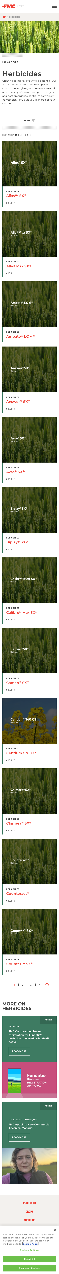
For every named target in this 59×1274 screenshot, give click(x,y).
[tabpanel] (29, 37)
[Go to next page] (47, 984)
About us (29, 1220)
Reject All (29, 1259)
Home (5, 17)
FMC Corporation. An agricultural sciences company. (22, 6)
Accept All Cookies (29, 1268)
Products (29, 1203)
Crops (30, 1211)
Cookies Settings (29, 1250)
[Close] (55, 1229)
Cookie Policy (30, 1244)
